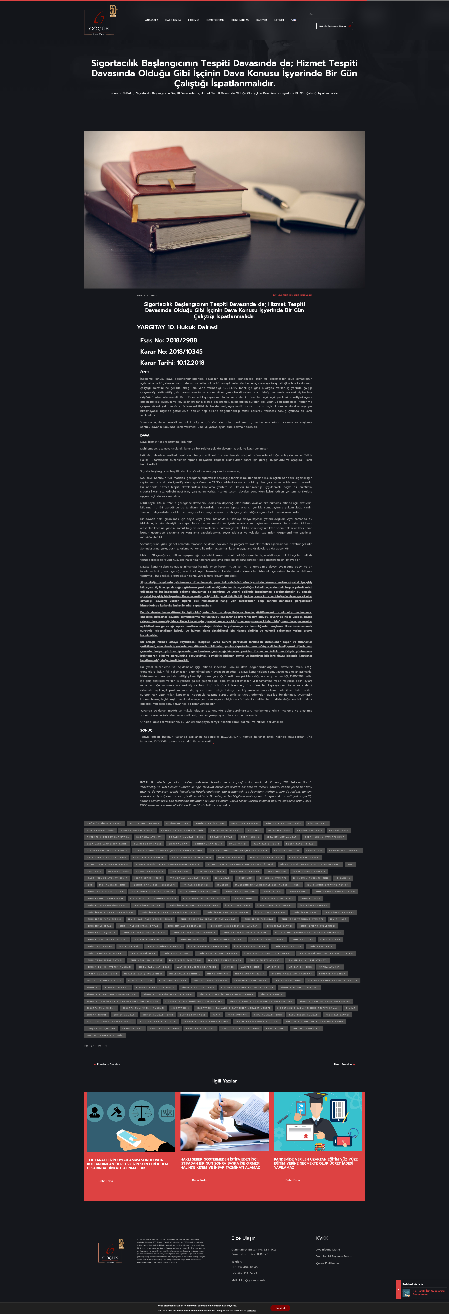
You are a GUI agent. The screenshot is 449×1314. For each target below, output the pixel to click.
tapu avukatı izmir (268, 1015)
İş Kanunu (343, 878)
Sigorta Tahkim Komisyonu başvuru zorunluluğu (122, 1001)
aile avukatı (317, 823)
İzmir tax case (302, 939)
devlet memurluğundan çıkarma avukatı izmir (169, 850)
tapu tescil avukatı (304, 1015)
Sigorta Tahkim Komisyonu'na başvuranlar (261, 1001)
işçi (89, 885)
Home (114, 93)
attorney (254, 830)
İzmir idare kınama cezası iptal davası (170, 912)
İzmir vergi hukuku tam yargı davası (326, 953)
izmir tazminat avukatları (207, 946)
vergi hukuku (276, 1028)
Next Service (343, 1064)
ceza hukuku (250, 837)
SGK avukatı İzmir (288, 980)
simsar (351, 1008)
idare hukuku (276, 871)
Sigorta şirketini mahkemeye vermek (227, 994)
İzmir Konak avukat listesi (107, 939)
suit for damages (193, 1015)
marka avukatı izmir (102, 974)
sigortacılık (181, 1008)
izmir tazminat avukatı (164, 946)
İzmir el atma (311, 898)
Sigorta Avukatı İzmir (198, 987)
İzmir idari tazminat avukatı (302, 919)
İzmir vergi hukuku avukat (217, 953)
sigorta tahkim (272, 994)
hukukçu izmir (118, 871)
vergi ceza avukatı (200, 1028)
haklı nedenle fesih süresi (191, 857)
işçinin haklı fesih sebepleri (154, 885)
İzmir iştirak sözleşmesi (318, 926)
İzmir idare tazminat (270, 912)
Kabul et (280, 1308)
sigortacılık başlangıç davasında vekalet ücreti (233, 1008)
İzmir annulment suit (240, 891)
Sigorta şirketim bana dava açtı (168, 994)
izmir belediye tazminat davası (153, 898)
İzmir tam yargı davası (268, 939)
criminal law (178, 844)
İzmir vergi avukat (288, 946)
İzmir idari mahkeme (339, 912)
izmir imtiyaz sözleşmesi (185, 926)
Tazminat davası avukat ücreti (110, 1021)
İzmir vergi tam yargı (185, 960)
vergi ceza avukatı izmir (240, 1028)
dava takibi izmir (266, 844)
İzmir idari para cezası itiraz (150, 919)
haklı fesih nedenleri (149, 857)
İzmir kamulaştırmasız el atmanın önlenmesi (308, 932)
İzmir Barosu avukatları (105, 898)
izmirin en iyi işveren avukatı (109, 967)
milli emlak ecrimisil (184, 974)
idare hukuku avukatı (309, 871)
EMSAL (127, 93)
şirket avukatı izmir (158, 1015)
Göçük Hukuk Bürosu (295, 295)
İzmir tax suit (129, 946)
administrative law (210, 823)
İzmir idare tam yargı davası (227, 912)
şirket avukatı (125, 1015)
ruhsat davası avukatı (210, 980)
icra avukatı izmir (210, 871)
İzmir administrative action (328, 885)
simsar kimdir (97, 1015)
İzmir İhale (338, 919)
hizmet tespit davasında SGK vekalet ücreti (240, 864)
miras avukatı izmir (249, 974)
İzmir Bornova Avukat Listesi (205, 898)
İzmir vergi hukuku (177, 953)
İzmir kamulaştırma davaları (144, 932)
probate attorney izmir (104, 980)
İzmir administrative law (105, 891)
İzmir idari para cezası (104, 919)
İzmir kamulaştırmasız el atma (245, 932)
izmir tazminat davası (250, 946)
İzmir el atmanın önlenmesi (107, 905)
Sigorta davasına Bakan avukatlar (247, 987)
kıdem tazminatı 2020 (154, 967)
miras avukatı (217, 974)
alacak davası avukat (137, 830)
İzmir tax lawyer (99, 946)
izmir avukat (272, 891)
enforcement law (286, 850)
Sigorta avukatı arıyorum (155, 987)
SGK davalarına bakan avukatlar (333, 980)
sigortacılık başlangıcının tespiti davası (308, 1008)
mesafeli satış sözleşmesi (143, 974)
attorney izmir (279, 830)
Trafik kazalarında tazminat (257, 1021)
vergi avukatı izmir (164, 1028)
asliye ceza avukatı (226, 830)
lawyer (229, 967)
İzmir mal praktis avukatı (153, 939)
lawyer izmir (250, 967)
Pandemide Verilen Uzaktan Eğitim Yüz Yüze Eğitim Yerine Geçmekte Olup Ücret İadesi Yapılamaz (316, 1163)
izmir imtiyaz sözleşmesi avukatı (234, 926)
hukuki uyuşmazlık (150, 871)
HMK (350, 864)
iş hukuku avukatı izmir (311, 878)
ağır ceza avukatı (245, 823)
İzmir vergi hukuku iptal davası (268, 953)
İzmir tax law (330, 939)
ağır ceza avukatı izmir (283, 823)
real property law (173, 980)
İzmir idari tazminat (259, 919)
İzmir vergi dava (143, 953)
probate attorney (332, 974)
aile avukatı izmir (100, 830)
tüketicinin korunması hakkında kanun (315, 1021)
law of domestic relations (197, 967)
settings (251, 1310)
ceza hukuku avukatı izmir (325, 837)
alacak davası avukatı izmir (182, 830)
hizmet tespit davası (304, 857)
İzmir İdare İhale (237, 905)
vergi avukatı (132, 1028)
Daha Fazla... (107, 1181)
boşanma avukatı (149, 837)
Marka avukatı (330, 967)
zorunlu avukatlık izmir (105, 1035)
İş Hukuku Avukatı (272, 878)
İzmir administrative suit (199, 891)
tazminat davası (338, 1015)
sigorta (92, 987)
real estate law (140, 980)
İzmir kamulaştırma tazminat (194, 932)
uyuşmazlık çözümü (101, 1028)
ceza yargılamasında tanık (107, 844)
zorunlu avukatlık (306, 1028)
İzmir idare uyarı (305, 912)
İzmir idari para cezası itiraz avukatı (208, 919)
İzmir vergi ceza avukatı (105, 953)
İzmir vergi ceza (321, 946)
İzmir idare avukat (148, 905)
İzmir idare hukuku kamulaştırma (193, 905)
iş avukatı (223, 878)
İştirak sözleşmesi (196, 885)
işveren (222, 885)
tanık (217, 1015)
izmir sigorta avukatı (228, 939)
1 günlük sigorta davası (105, 823)
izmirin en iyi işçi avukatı (307, 960)
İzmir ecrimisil (244, 898)
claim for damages (148, 844)
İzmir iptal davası (279, 926)
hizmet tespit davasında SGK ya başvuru (310, 864)
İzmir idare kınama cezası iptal (110, 912)
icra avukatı (180, 871)
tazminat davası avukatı (158, 1021)
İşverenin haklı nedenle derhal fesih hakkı (267, 885)
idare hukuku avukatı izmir (107, 878)
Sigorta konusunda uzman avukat (112, 994)
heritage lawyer (230, 857)
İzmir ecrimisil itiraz (278, 898)
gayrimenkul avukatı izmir (106, 857)
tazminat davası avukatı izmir (206, 1021)
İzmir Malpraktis (192, 939)
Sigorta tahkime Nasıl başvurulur (325, 1001)
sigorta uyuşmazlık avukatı (144, 1008)
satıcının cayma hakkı (251, 980)
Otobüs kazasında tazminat (292, 974)
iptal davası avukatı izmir (188, 878)
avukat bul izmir (309, 830)
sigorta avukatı (117, 987)
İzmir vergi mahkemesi (146, 960)
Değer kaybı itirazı (300, 844)
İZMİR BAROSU (298, 891)
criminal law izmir (208, 844)
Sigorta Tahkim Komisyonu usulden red (194, 1001)
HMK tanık (94, 871)
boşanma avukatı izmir (186, 837)
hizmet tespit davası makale (108, 864)
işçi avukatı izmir (112, 885)
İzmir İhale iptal (99, 926)
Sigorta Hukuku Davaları (299, 987)
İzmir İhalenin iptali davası (139, 926)
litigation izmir (300, 967)
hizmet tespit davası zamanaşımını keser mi (168, 864)
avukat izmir (338, 830)
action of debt (177, 823)
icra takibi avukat (245, 871)
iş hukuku (245, 878)
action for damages (144, 823)
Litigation (274, 967)
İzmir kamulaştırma (101, 932)
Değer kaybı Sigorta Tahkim (107, 850)
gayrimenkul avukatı (344, 850)
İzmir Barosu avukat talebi (335, 891)
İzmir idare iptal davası (275, 905)
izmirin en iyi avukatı (265, 960)
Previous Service (108, 1064)
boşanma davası (222, 837)
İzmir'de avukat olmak (225, 960)
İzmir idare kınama (314, 905)
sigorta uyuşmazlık (101, 1008)
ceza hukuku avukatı (282, 837)
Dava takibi (238, 844)
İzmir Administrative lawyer (152, 891)
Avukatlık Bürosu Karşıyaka (108, 837)
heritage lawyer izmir (266, 857)
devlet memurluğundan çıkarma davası (238, 850)
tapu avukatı (237, 1015)
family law (314, 850)
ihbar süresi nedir (148, 878)
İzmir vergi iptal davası (105, 960)
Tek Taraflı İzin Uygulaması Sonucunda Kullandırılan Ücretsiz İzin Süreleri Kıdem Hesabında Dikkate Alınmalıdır (127, 1164)
